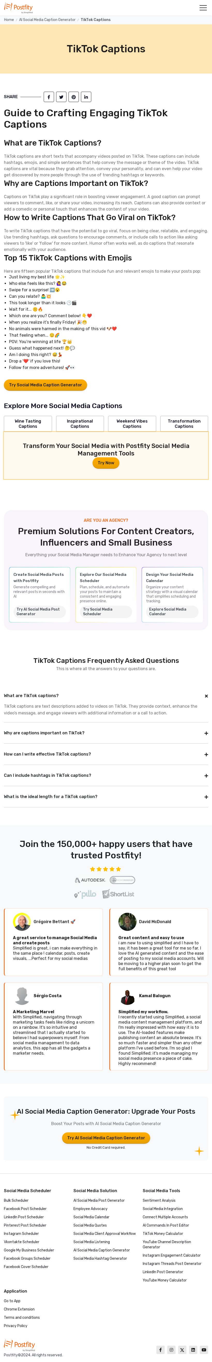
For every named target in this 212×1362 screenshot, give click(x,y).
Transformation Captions (184, 424)
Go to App (12, 1301)
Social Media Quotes (90, 1225)
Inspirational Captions (80, 424)
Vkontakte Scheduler (21, 1242)
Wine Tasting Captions (28, 424)
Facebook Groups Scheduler (27, 1258)
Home (9, 20)
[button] (203, 8)
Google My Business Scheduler (29, 1250)
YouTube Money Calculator (165, 1280)
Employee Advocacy (90, 1209)
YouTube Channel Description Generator (167, 1244)
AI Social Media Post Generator (99, 1200)
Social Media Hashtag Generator (100, 1258)
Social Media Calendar (91, 1217)
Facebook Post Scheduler (25, 1209)
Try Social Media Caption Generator (45, 384)
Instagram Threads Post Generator (172, 1264)
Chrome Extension (19, 1309)
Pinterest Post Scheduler (25, 1225)
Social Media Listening (91, 1242)
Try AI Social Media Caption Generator (106, 1137)
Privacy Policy (15, 1326)
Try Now (106, 462)
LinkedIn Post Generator (163, 1272)
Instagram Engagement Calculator (172, 1255)
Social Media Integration (163, 1209)
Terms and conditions (22, 1317)
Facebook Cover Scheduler (26, 1267)
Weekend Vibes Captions (132, 424)
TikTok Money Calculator (163, 1233)
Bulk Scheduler (16, 1200)
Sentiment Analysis (159, 1200)
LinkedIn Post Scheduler (24, 1217)
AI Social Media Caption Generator (47, 20)
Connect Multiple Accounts (165, 1217)
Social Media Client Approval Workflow (104, 1233)
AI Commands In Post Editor (166, 1225)
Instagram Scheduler (21, 1233)
